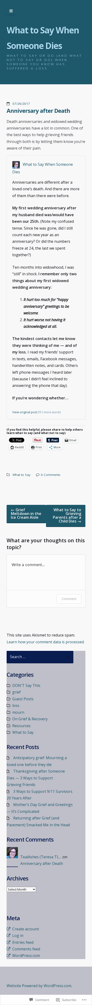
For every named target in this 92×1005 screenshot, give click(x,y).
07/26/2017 (21, 103)
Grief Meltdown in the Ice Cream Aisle (26, 513)
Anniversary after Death (38, 110)
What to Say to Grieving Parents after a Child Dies (67, 515)
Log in (17, 935)
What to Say (21, 475)
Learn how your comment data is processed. (45, 641)
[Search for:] (40, 657)
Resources (21, 725)
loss (15, 705)
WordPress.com (26, 955)
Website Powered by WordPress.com (39, 985)
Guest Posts (22, 698)
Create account (25, 929)
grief (16, 692)
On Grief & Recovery (30, 718)
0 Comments (50, 475)
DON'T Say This (26, 685)
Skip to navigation (11, 11)
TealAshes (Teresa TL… (41, 856)
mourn (18, 712)
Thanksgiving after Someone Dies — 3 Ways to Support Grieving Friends (36, 778)
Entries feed (22, 942)
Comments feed (26, 949)
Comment (69, 599)
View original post (24, 412)
